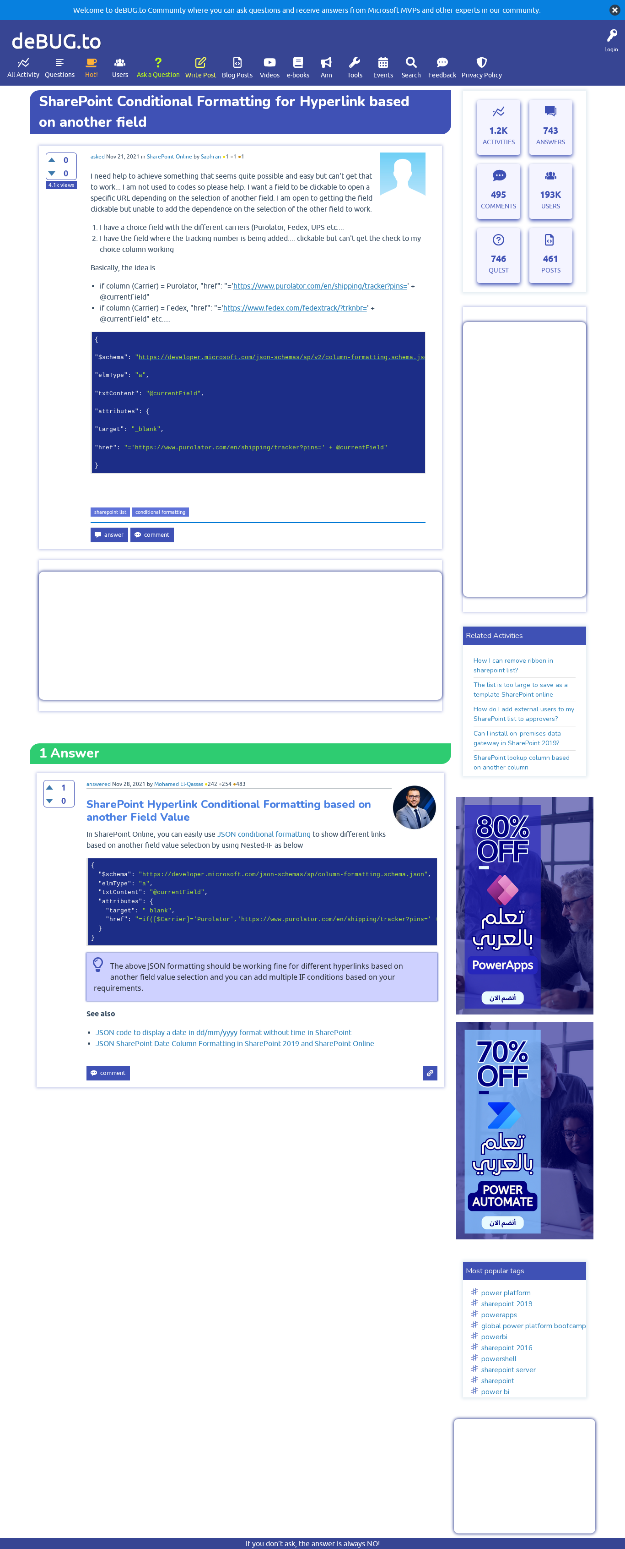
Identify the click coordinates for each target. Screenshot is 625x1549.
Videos (270, 75)
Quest (499, 270)
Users (120, 74)
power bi (495, 1391)
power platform (506, 1293)
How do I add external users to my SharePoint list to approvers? (524, 714)
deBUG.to (56, 41)
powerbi (494, 1337)
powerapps (499, 1315)
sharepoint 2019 (507, 1304)
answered (98, 784)
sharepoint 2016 (507, 1348)
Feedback (442, 75)
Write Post (200, 75)
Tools (354, 75)
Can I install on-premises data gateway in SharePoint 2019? (517, 738)
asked (98, 156)
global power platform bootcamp (533, 1326)
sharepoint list (110, 512)
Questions (60, 74)
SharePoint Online (169, 156)
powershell (499, 1359)
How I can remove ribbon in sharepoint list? (513, 665)
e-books (298, 75)
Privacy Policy (482, 75)
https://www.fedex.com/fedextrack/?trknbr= (295, 308)
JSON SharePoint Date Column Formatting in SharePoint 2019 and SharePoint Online (235, 1043)
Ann (326, 75)
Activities (499, 142)
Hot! (91, 74)
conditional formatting (160, 512)
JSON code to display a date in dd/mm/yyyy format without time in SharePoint (223, 1032)
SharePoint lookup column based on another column (522, 762)
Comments (498, 206)
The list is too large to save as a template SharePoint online (521, 690)
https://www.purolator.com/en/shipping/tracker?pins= (320, 286)
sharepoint (497, 1380)
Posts (550, 270)
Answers (550, 142)
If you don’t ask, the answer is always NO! (313, 1543)
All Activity (23, 74)
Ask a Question (158, 74)
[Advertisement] (240, 636)
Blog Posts (237, 75)
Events (383, 75)
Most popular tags (495, 1271)
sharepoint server (508, 1369)
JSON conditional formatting (264, 834)
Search (411, 75)
